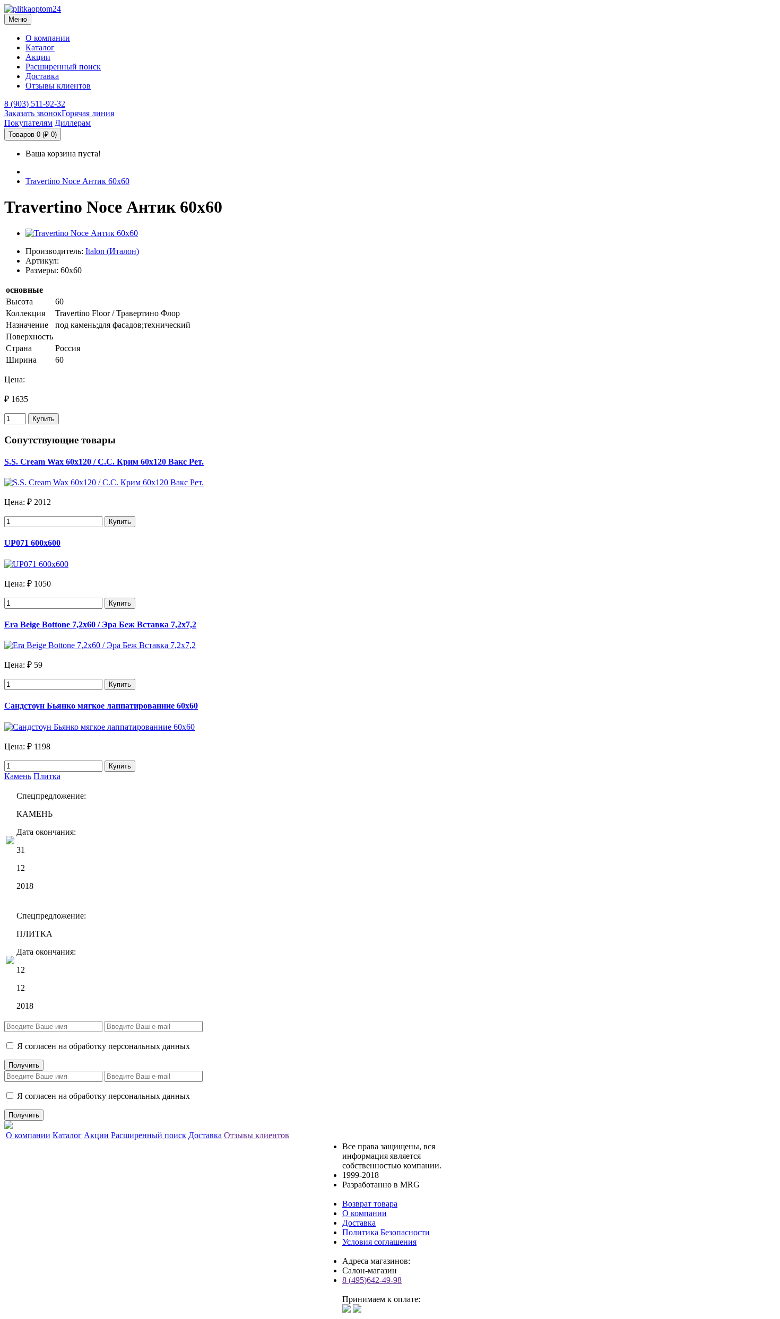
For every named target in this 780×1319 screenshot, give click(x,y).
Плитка (46, 776)
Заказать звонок (33, 113)
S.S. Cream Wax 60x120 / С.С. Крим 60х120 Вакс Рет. (104, 461)
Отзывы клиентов (58, 85)
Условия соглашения (379, 1241)
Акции (37, 57)
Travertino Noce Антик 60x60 (77, 181)
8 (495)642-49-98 (372, 1280)
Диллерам (73, 122)
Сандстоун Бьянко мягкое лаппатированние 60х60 (101, 705)
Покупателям (28, 122)
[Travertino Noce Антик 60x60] (81, 233)
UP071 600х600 (32, 542)
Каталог (40, 47)
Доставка (42, 76)
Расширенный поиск (63, 66)
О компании (47, 37)
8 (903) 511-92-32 (34, 103)
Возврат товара (369, 1203)
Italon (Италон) (112, 251)
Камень (17, 776)
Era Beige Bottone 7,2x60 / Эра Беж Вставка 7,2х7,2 (100, 624)
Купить (43, 419)
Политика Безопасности (386, 1232)
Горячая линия (88, 113)
